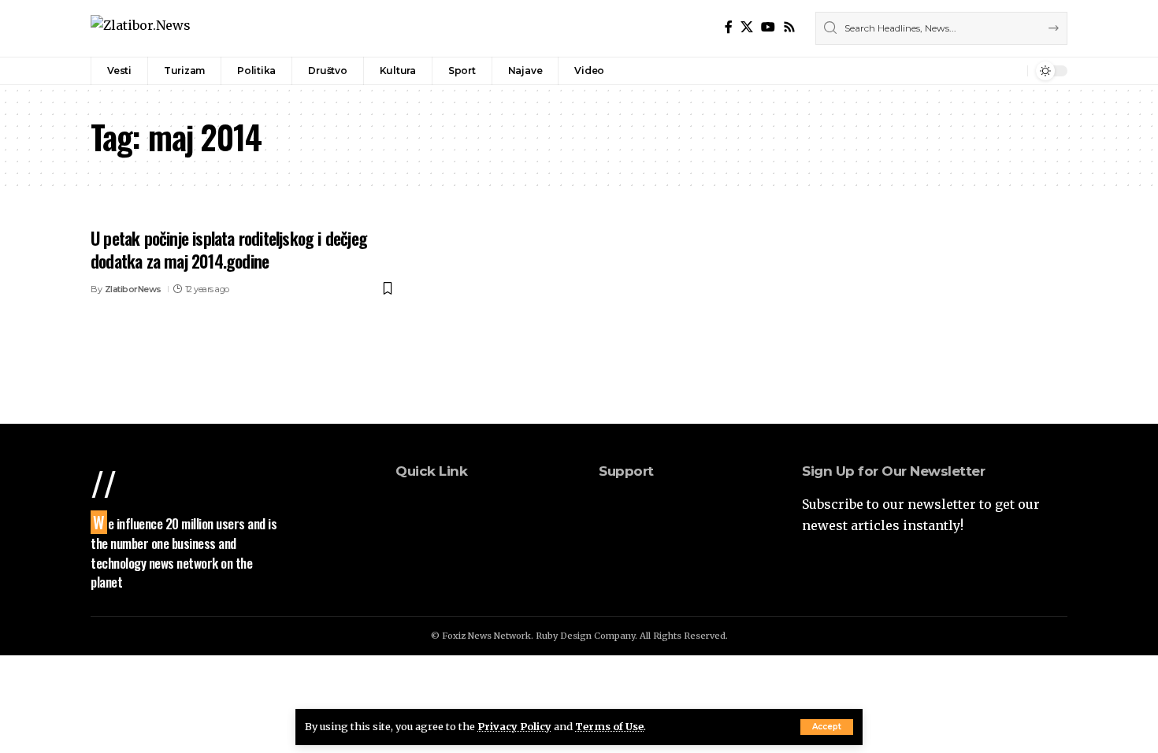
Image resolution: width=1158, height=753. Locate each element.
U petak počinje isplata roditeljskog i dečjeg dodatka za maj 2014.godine (229, 249)
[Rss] (789, 27)
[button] (826, 727)
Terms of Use (609, 726)
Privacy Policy (514, 726)
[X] (747, 27)
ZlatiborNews (133, 289)
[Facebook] (729, 27)
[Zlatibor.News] (141, 28)
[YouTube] (768, 27)
